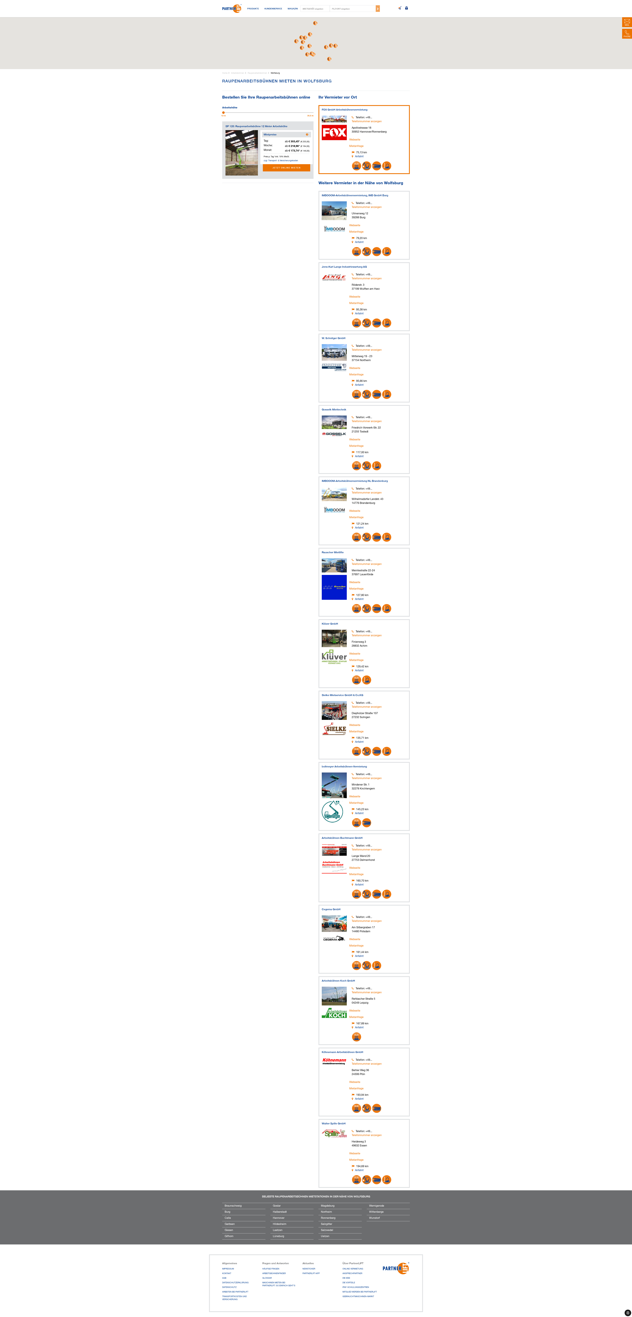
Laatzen (277, 1230)
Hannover (278, 1218)
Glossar (267, 1278)
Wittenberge (376, 1212)
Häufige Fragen (270, 1269)
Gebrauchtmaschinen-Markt (358, 1297)
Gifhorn (229, 1236)
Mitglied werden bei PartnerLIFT (359, 1292)
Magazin (293, 8)
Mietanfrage (356, 146)
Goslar (277, 1206)
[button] (309, 46)
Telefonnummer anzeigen (367, 121)
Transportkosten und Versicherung (234, 1298)
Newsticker (309, 1269)
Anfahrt (359, 156)
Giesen (229, 1230)
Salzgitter (326, 1224)
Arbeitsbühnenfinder (274, 1274)
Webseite (354, 140)
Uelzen (325, 1236)
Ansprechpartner (352, 1274)
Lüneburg (278, 1236)
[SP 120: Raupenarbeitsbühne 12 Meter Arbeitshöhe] (241, 153)
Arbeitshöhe (229, 107)
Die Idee (346, 1278)
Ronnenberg (328, 1218)
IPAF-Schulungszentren (355, 1287)
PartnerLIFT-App (311, 1274)
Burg (227, 1212)
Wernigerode (376, 1206)
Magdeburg (327, 1206)
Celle (228, 1218)
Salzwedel (327, 1230)
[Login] (406, 8)
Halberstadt (280, 1212)
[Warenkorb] (400, 8)
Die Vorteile (348, 1283)
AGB (224, 1278)
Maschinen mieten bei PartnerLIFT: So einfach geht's (278, 1284)
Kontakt (226, 1274)
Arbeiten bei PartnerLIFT (235, 1292)
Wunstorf (374, 1218)
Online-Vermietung (352, 1269)
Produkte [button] (253, 8)
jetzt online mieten (287, 167)
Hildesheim (279, 1224)
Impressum (228, 1269)
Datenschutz (229, 1287)
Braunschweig (233, 1206)
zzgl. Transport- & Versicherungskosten (281, 161)
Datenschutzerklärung (235, 1283)
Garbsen (230, 1224)
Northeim (326, 1212)
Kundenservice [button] (273, 8)
